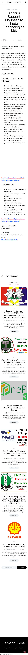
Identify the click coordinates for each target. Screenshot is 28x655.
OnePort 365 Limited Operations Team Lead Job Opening (14, 408)
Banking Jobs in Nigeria (12, 9)
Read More (13, 331)
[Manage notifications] (24, 652)
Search (22, 567)
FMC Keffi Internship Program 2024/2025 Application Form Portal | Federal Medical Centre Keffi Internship (14, 500)
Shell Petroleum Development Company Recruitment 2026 (14, 545)
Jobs (20, 9)
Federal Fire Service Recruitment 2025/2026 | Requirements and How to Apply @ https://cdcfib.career (14, 314)
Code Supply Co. (20, 647)
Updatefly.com (14, 2)
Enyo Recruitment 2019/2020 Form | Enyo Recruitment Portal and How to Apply (14, 453)
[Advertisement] (14, 160)
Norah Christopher (11, 40)
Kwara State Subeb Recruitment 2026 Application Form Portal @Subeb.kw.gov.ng (14, 362)
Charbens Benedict (12, 320)
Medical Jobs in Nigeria (15, 493)
